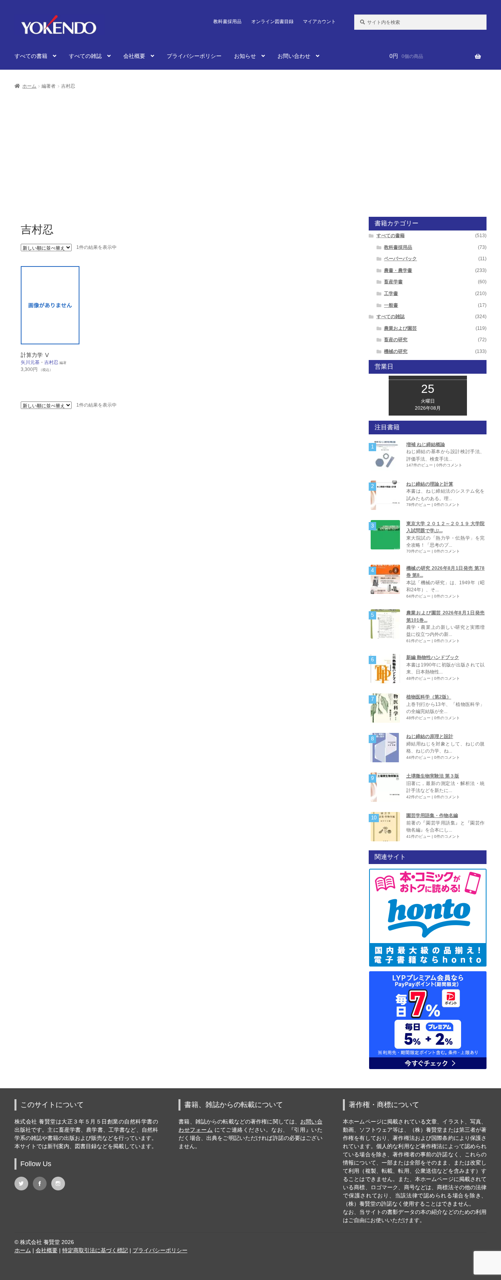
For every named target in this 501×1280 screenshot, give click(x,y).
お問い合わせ (294, 56)
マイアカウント (319, 21)
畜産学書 (393, 281)
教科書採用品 (227, 21)
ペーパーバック (400, 258)
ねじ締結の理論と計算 (429, 484)
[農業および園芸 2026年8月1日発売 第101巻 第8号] (385, 624)
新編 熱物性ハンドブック (432, 657)
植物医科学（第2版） (428, 697)
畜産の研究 (395, 339)
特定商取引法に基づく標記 (95, 1250)
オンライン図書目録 (272, 21)
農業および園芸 (400, 328)
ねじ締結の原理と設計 (429, 736)
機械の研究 (395, 351)
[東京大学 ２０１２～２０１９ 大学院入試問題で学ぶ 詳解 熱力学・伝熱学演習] (385, 534)
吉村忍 (51, 362)
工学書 (391, 293)
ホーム (29, 86)
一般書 (391, 305)
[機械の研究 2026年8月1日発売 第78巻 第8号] (385, 579)
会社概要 (134, 56)
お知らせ (245, 56)
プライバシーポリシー (194, 56)
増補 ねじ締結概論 (425, 444)
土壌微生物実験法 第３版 (432, 776)
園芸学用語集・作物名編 (432, 815)
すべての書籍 (30, 56)
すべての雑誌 (85, 56)
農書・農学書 (398, 270)
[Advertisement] (250, 149)
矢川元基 (30, 362)
